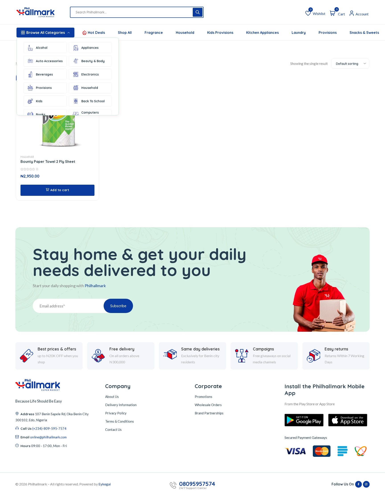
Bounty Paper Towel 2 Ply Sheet (47, 161)
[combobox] (350, 63)
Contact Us (113, 430)
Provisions (44, 88)
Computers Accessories (90, 114)
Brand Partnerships (209, 413)
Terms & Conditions (119, 421)
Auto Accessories (49, 61)
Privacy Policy (116, 413)
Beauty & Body (93, 61)
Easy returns (336, 349)
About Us (112, 397)
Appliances (89, 48)
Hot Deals (96, 32)
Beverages (44, 74)
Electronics (90, 74)
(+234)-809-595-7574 (49, 428)
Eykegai (104, 484)
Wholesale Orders (208, 405)
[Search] (198, 12)
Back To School (93, 101)
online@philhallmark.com (48, 437)
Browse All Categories (45, 32)
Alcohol (41, 48)
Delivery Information (121, 405)
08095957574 (197, 484)
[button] (57, 190)
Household (89, 88)
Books (40, 114)
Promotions (203, 397)
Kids (39, 101)
